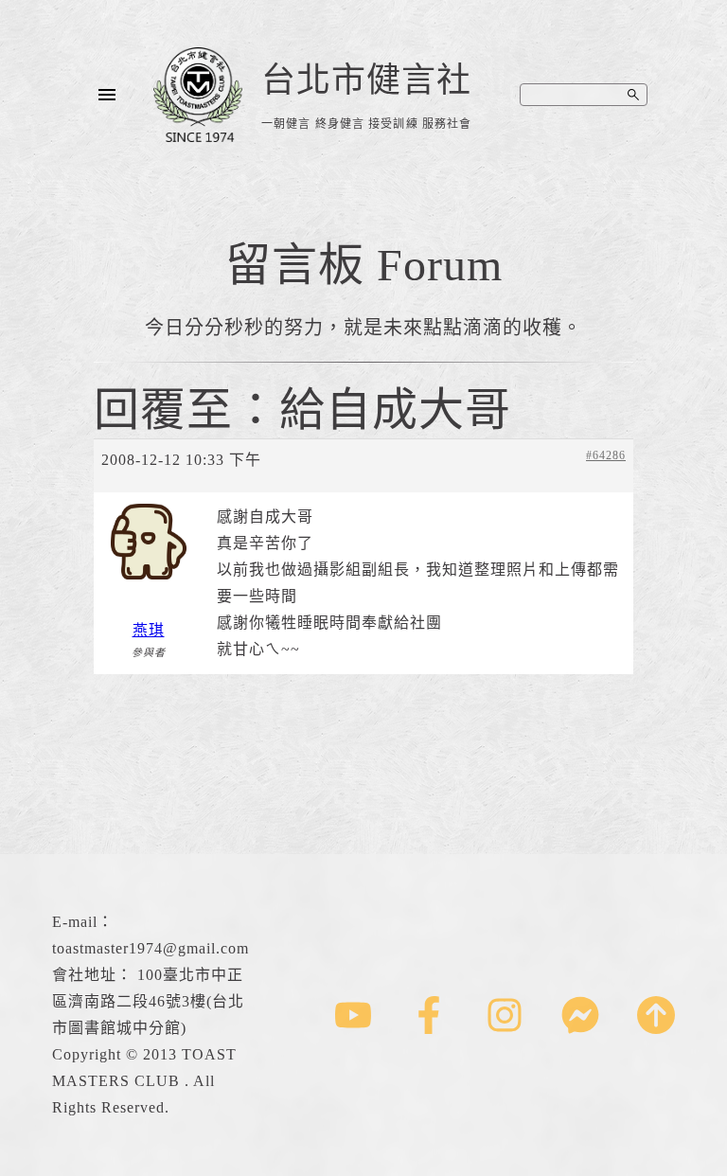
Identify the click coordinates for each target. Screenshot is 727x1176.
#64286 (606, 455)
